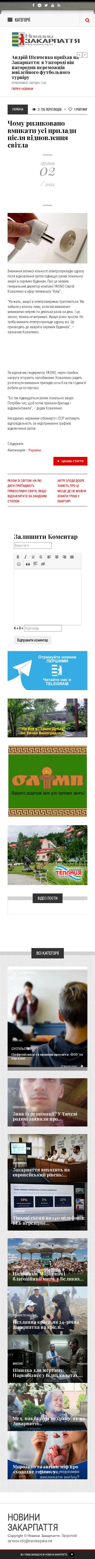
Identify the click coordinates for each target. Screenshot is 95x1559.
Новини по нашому (24, 1315)
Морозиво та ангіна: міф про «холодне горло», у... (45, 1469)
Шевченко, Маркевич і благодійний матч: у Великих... (48, 1276)
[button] (18, 557)
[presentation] (18, 557)
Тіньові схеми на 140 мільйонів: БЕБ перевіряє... (49, 1220)
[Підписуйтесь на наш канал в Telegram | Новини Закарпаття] (47, 670)
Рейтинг (80, 109)
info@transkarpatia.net (36, 1541)
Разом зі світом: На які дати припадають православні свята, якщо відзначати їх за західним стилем (27, 491)
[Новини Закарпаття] (47, 39)
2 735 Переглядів (49, 109)
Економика (19, 1163)
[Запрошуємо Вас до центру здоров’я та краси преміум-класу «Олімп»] (47, 781)
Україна (34, 450)
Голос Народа (20, 1107)
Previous (79, 54)
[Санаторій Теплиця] (47, 855)
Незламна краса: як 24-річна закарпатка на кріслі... (46, 1324)
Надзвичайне (21, 1267)
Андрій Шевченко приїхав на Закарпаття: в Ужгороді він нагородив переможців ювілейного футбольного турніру (45, 62)
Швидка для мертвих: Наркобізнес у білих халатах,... (48, 1372)
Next (84, 54)
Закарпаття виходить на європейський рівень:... (41, 1172)
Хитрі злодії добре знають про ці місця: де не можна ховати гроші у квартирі (72, 491)
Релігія (17, 1412)
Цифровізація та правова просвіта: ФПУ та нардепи (47, 1056)
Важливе (18, 1363)
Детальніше (69, 1066)
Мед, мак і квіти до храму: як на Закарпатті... (49, 1421)
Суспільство (21, 1049)
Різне (16, 1460)
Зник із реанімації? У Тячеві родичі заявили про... (45, 1116)
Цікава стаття (72, 461)
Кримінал (19, 1211)
